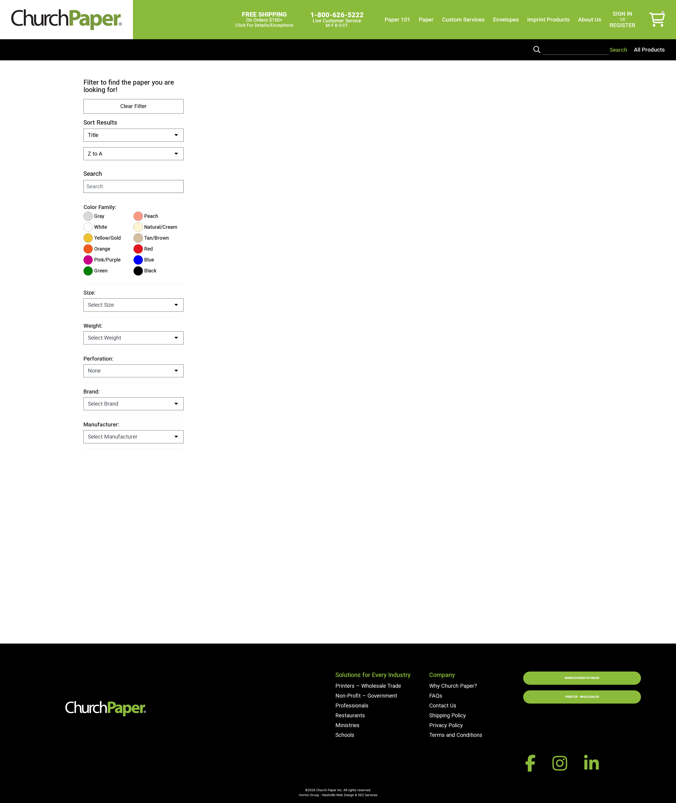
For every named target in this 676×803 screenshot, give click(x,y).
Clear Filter (133, 106)
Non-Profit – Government (366, 695)
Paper (426, 19)
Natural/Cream (160, 227)
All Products (649, 49)
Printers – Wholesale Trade (368, 685)
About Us (589, 19)
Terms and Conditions (455, 735)
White (100, 227)
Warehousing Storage (582, 678)
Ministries (347, 725)
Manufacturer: (101, 424)
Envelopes (506, 19)
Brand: (91, 391)
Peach (151, 216)
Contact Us (442, 705)
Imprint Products (548, 19)
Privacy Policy (446, 725)
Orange (102, 249)
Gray (99, 216)
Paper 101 (397, 19)
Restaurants (350, 715)
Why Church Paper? (453, 685)
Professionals (351, 705)
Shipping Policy (447, 715)
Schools (344, 735)
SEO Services (367, 795)
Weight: (92, 325)
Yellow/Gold (107, 238)
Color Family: (99, 207)
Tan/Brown (156, 238)
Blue (149, 260)
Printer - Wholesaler (582, 696)
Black (150, 271)
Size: (89, 292)
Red (148, 249)
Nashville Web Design (338, 795)
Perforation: (98, 358)
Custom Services (463, 19)
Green (101, 271)
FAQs (435, 695)
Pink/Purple (107, 260)
